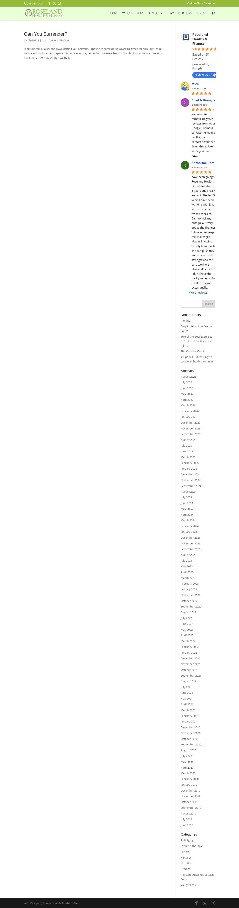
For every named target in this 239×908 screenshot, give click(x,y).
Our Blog (185, 13)
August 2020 (188, 750)
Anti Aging (187, 840)
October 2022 (189, 601)
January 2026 (189, 417)
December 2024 (190, 474)
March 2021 (188, 710)
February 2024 (190, 526)
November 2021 (191, 664)
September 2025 (191, 434)
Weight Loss (188, 885)
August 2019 (188, 813)
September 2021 (191, 675)
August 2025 (188, 440)
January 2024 (189, 532)
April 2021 (187, 704)
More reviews (198, 292)
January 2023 (189, 589)
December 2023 (190, 537)
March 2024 (188, 520)
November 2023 (191, 543)
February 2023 (190, 583)
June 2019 (187, 825)
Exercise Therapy (191, 846)
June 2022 (187, 624)
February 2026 (190, 411)
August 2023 (188, 555)
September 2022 (191, 606)
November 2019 (191, 796)
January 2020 (189, 784)
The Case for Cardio (193, 351)
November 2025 (191, 428)
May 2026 (187, 394)
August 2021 (188, 681)
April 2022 (187, 635)
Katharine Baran (204, 163)
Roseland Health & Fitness (200, 39)
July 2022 (186, 618)
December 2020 (190, 727)
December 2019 (190, 790)
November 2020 (191, 733)
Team (170, 13)
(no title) (186, 320)
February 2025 (190, 463)
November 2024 (191, 480)
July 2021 (186, 687)
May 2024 (187, 509)
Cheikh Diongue (203, 100)
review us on (203, 75)
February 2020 (190, 779)
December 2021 (190, 658)
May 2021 (187, 698)
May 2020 (187, 762)
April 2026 (187, 399)
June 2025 (187, 451)
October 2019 (189, 802)
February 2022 (190, 647)
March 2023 (188, 578)
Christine (33, 40)
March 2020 (188, 773)
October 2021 (189, 670)
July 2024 (186, 497)
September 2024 (191, 486)
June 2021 (187, 692)
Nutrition (186, 863)
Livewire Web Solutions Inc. (61, 903)
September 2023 (191, 549)
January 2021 (189, 721)
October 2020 (189, 739)
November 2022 (191, 595)
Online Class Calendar (201, 3)
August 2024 (188, 491)
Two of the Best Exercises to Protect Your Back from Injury (196, 341)
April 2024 (187, 514)
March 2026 (188, 405)
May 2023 (187, 566)
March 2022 (188, 641)
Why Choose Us (133, 13)
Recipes (185, 869)
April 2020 (187, 767)
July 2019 (186, 819)
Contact (202, 13)
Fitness (185, 852)
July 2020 (186, 756)
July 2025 (186, 445)
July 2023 (186, 560)
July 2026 (186, 382)
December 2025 (190, 422)
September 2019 (191, 807)
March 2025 (188, 457)
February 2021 (190, 716)
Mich (195, 84)
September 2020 (191, 744)
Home (114, 13)
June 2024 (187, 503)
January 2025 (189, 468)
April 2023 (187, 572)
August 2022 (188, 612)
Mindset (64, 40)
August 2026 (188, 376)
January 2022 (189, 652)
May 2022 (187, 629)
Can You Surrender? (45, 34)
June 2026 (187, 388)
